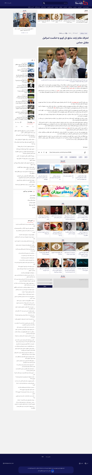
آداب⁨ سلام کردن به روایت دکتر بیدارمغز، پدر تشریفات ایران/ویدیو (21, 102)
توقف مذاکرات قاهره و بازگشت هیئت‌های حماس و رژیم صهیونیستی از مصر (81, 177)
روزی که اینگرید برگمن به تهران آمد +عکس (70, 233)
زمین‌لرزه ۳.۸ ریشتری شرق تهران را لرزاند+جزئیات (69, 21)
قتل (61, 157)
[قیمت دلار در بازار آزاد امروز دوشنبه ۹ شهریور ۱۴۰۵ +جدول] (31, 117)
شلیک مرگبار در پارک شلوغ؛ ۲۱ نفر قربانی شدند (24, 139)
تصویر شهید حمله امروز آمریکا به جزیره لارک (25, 149)
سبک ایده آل (32, 198)
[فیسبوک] (44, 152)
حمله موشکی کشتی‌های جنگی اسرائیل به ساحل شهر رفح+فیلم (42, 177)
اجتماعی (65, 7)
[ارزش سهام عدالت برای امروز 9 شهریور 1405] (31, 80)
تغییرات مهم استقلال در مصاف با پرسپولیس (26, 294)
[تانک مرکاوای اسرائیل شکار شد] (69, 169)
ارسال (45, 286)
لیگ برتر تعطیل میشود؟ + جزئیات (22, 91)
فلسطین (79, 86)
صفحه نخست (86, 7)
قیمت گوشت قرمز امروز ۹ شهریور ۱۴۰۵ (27, 389)
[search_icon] (44, 3)
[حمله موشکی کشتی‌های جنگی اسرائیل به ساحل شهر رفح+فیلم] (43, 169)
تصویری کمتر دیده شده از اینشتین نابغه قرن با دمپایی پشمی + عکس (82, 217)
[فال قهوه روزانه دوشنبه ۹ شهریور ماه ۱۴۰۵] (44, 17)
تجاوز (69, 128)
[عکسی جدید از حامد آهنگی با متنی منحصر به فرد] (56, 210)
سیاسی (75, 7)
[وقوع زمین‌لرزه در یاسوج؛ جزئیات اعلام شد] (31, 70)
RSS (5, 3)
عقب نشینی (72, 88)
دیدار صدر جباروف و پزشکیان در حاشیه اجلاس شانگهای (24, 287)
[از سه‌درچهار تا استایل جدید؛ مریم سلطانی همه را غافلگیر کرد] (82, 226)
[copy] (85, 152)
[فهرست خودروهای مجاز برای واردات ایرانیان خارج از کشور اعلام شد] (31, 75)
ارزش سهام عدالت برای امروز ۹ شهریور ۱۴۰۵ (21, 81)
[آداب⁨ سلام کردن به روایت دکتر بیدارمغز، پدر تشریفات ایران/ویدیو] (31, 102)
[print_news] (46, 152)
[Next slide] (34, 20)
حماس (58, 90)
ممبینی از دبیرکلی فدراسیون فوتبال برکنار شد (26, 387)
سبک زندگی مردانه (31, 200)
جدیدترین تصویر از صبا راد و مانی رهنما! (43, 233)
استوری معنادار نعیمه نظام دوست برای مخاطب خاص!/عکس (43, 217)
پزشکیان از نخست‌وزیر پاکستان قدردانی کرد (26, 253)
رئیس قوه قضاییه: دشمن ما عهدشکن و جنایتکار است (24, 346)
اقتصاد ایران (32, 195)
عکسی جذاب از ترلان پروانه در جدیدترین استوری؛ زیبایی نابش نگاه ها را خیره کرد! (69, 217)
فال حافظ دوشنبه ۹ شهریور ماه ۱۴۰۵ (56, 21)
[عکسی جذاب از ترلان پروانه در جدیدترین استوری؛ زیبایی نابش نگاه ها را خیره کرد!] (69, 210)
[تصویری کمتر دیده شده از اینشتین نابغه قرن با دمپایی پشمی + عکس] (82, 210)
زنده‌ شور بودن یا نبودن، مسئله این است (26, 260)
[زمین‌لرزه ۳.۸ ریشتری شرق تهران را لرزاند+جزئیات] (69, 17)
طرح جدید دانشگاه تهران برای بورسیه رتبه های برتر (25, 344)
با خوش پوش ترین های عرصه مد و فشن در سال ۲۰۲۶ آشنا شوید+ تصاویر (24, 29)
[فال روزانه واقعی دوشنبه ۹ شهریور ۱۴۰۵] (82, 263)
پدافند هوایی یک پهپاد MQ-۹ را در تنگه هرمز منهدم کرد (21, 65)
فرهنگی (60, 7)
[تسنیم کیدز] (63, 191)
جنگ (55, 108)
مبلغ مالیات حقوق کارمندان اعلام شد (27, 273)
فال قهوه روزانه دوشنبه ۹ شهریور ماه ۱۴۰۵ (44, 21)
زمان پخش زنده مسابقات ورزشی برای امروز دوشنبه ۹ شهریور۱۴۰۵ (22, 97)
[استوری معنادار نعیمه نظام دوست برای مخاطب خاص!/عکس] (43, 210)
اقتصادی (80, 7)
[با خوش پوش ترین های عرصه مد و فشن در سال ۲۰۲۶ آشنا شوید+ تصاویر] (24, 20)
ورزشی (56, 7)
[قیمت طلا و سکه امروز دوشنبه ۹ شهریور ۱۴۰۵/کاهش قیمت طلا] (82, 17)
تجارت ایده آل (32, 202)
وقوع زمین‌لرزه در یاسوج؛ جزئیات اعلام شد (22, 70)
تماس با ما (9, 3)
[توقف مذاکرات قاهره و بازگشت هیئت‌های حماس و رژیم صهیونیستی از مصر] (82, 169)
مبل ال (33, 207)
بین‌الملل (70, 7)
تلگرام (82, 463)
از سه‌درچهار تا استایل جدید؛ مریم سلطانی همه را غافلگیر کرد (83, 233)
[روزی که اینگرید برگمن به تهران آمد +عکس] (69, 226)
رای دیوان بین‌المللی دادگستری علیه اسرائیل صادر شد (55, 177)
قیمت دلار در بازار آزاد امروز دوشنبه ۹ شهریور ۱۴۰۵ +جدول (21, 118)
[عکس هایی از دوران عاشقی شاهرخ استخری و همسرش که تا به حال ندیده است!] (69, 263)
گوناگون (86, 10)
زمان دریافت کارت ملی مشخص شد (27, 255)
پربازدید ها (30, 122)
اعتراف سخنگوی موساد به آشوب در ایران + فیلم (25, 300)
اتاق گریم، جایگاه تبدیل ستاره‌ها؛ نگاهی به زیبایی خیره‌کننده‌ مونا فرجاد (57, 270)
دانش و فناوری (50, 7)
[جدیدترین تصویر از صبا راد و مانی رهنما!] (43, 226)
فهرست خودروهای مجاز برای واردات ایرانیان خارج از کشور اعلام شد (21, 76)
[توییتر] (39, 152)
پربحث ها (17, 122)
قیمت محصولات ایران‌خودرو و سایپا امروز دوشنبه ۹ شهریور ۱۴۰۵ (21, 107)
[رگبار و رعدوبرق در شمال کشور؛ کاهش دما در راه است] (31, 112)
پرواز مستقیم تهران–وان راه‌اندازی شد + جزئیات (25, 400)
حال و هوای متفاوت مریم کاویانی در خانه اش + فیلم (25, 329)
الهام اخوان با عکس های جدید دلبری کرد (44, 269)
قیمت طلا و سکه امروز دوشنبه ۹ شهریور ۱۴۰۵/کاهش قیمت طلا (82, 21)
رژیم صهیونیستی (75, 102)
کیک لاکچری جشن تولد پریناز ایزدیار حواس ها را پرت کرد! (57, 233)
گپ (87, 463)
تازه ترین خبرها (32, 205)
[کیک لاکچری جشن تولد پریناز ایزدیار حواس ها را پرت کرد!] (56, 226)
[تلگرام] (41, 152)
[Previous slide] (15, 20)
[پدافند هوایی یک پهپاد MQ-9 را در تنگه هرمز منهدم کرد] (31, 65)
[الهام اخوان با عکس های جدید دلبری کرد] (43, 263)
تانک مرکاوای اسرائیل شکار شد (68, 176)
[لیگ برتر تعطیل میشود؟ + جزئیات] (31, 91)
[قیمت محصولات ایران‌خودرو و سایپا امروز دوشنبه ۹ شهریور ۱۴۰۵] (31, 107)
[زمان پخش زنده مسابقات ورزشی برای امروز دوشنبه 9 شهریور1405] (31, 96)
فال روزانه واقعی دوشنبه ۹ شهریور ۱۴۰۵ (83, 269)
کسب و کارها (31, 7)
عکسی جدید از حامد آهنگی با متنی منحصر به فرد (56, 216)
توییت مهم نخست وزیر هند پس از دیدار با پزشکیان (25, 289)
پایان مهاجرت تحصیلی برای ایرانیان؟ (27, 258)
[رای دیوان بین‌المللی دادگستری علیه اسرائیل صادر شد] (56, 169)
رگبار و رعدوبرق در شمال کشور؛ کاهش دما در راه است (21, 112)
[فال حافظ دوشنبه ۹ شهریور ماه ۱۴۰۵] (57, 17)
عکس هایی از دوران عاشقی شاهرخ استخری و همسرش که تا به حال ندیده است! (69, 270)
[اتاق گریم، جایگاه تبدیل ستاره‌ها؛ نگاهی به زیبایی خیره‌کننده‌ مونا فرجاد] (56, 263)
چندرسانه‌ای (37, 7)
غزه (67, 86)
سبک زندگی (43, 7)
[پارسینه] (80, 3)
